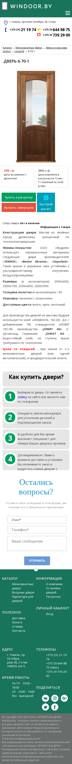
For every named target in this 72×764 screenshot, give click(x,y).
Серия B (19, 51)
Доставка (18, 618)
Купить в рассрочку (19, 197)
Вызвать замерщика (19, 207)
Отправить (37, 560)
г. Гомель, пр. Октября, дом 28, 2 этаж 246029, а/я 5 (17, 660)
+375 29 (56, 29)
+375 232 (23, 29)
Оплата (17, 622)
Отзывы (17, 626)
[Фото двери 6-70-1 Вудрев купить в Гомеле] (36, 163)
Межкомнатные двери (29, 47)
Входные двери (23, 592)
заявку (22, 397)
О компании (54, 584)
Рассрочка (53, 596)
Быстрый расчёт (45, 206)
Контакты (18, 631)
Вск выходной (22, 696)
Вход (49, 614)
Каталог (7, 47)
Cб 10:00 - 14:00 (23, 691)
